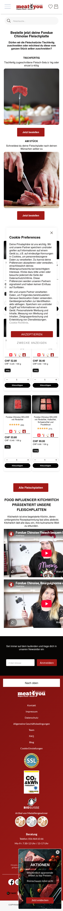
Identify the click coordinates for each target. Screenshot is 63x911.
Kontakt (31, 705)
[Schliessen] (8, 20)
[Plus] (57, 303)
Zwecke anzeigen (32, 343)
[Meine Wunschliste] (50, 6)
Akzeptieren (32, 334)
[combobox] (31, 21)
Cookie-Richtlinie (18, 322)
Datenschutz (31, 717)
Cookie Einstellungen (31, 748)
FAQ (31, 736)
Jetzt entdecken (39, 900)
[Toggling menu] (8, 6)
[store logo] (29, 6)
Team (31, 729)
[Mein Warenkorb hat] (56, 7)
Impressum (31, 711)
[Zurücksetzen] (54, 20)
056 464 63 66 (35, 838)
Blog (31, 742)
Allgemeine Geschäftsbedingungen (31, 723)
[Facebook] (11, 882)
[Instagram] (18, 882)
